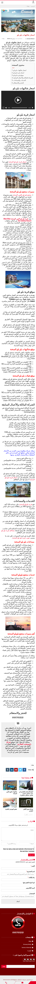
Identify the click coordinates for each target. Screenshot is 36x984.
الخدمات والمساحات (19, 80)
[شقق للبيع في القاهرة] (10, 802)
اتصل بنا (29, 951)
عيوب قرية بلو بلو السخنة (21, 538)
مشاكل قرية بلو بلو (8, 531)
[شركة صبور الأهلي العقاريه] (26, 802)
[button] (18, 100)
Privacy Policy (27, 944)
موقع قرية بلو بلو (18, 75)
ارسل (18, 901)
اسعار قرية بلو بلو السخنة (17, 162)
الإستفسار (32, 893)
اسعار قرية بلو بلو (18, 73)
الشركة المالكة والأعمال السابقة (23, 78)
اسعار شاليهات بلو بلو (19, 70)
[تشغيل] (32, 108)
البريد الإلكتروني (30, 888)
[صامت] (6, 108)
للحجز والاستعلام (18, 83)
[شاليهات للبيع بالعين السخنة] (10, 785)
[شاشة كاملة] (3, 108)
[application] (18, 100)
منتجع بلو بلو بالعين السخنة (22, 195)
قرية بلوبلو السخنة (25, 504)
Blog (30, 941)
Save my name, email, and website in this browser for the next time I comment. (18, 850)
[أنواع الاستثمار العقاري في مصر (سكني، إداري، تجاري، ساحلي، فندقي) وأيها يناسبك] (26, 785)
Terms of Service (26, 947)
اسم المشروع (30, 871)
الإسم (33, 866)
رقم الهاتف (31, 877)
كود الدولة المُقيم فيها (29, 882)
